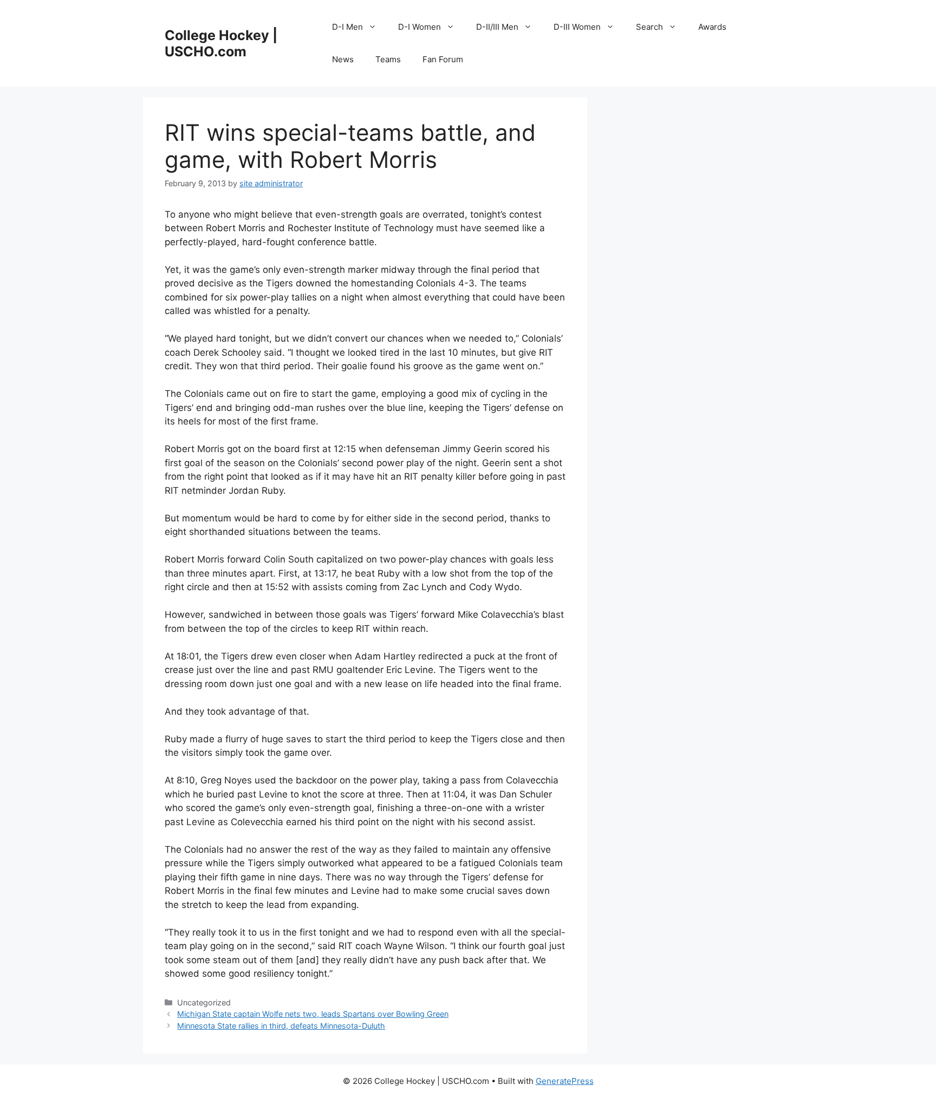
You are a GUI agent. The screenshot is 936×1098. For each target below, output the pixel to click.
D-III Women (577, 27)
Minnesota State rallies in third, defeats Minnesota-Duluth (281, 1025)
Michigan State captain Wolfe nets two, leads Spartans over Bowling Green (312, 1013)
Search (649, 27)
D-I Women (419, 27)
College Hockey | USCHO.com (221, 43)
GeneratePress (565, 1081)
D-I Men (347, 27)
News (343, 59)
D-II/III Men (497, 27)
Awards (712, 27)
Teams (388, 59)
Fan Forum (442, 59)
